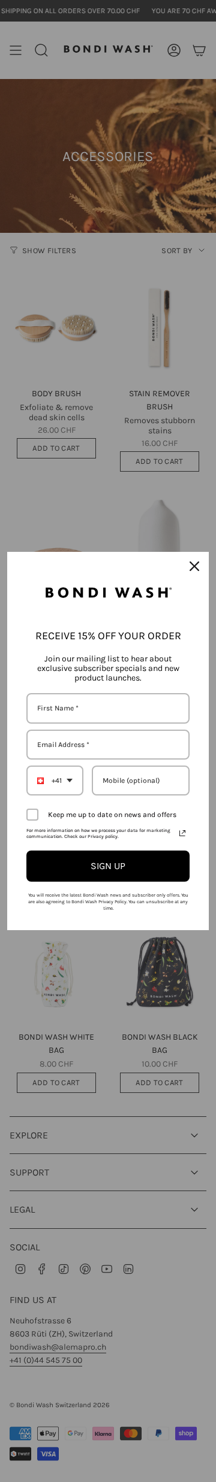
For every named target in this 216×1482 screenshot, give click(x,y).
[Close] (194, 566)
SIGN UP (108, 865)
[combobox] (54, 780)
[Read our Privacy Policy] (182, 833)
